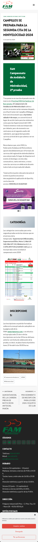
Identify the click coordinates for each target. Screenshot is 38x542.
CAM (4, 16)
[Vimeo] (14, 442)
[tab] (18, 211)
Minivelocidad (12, 16)
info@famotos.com (10, 459)
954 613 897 (15, 453)
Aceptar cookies (19, 526)
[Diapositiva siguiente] (33, 198)
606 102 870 (12, 456)
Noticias (22, 16)
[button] (35, 515)
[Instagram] (24, 442)
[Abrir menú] (34, 4)
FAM (23, 377)
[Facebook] (33, 442)
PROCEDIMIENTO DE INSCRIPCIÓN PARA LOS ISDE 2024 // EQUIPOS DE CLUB (28, 399)
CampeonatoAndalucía (11, 377)
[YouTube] (9, 442)
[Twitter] (28, 442)
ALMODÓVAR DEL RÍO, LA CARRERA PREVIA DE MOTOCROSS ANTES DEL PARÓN (9, 400)
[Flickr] (4, 442)
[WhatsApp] (19, 442)
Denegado (19, 531)
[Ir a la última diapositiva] (4, 198)
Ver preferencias (19, 537)
